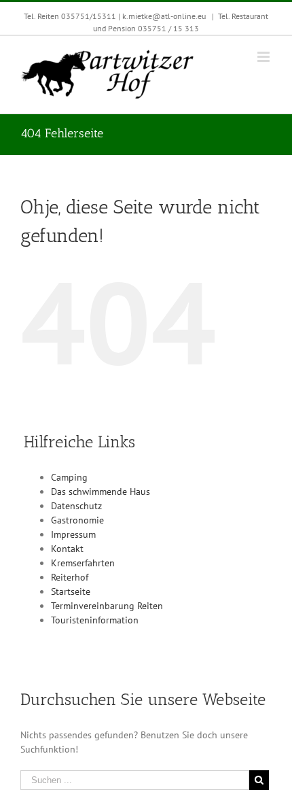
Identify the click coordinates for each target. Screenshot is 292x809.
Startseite (70, 591)
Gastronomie (77, 520)
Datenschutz (76, 506)
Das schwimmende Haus (100, 491)
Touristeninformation (95, 620)
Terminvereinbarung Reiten (107, 606)
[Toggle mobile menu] (264, 57)
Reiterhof (69, 577)
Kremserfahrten (83, 563)
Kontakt (67, 549)
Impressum (73, 534)
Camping (69, 477)
